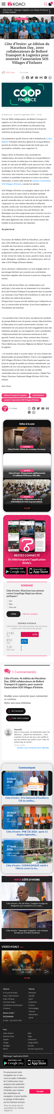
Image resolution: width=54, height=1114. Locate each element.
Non (11, 604)
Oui (10, 601)
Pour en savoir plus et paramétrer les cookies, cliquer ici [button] (14, 1108)
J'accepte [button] (39, 1091)
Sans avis (12, 607)
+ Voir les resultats (30, 614)
